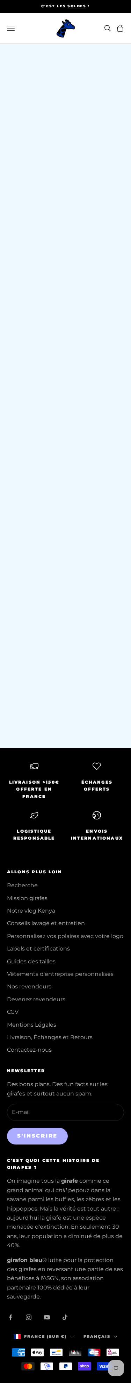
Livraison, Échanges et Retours (50, 1037)
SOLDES (76, 6)
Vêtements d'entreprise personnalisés (60, 974)
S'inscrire (37, 1135)
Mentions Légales (31, 1024)
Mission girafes (27, 898)
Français (96, 1336)
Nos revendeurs (29, 986)
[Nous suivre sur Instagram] (28, 1317)
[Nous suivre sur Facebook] (10, 1317)
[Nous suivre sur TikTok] (64, 1317)
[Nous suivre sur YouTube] (46, 1317)
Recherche (22, 885)
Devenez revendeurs (36, 999)
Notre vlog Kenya (31, 910)
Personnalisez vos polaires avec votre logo (65, 936)
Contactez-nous (29, 1049)
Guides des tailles (31, 961)
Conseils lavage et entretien (46, 923)
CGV (13, 1012)
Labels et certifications (38, 948)
